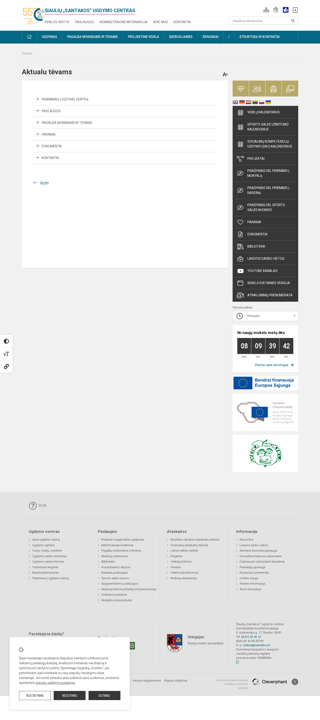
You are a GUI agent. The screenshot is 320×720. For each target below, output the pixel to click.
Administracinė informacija (124, 22)
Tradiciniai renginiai (45, 567)
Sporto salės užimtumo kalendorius (268, 126)
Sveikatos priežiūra (114, 594)
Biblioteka (256, 246)
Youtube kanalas (262, 271)
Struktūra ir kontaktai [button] (259, 37)
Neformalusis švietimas (117, 545)
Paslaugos (84, 22)
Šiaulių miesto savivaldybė (205, 643)
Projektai (255, 158)
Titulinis (27, 53)
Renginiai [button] (211, 37)
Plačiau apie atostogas (271, 365)
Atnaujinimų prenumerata (270, 295)
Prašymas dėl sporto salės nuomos (266, 207)
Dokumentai (52, 146)
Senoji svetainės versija (268, 283)
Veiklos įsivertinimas (184, 572)
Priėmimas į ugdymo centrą (65, 99)
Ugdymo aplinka (43, 545)
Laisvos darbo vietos (265, 258)
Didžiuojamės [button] (181, 37)
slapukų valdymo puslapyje (55, 683)
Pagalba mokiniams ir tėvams (67, 123)
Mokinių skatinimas (184, 578)
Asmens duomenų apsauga (258, 550)
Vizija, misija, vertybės (47, 550)
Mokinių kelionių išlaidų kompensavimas (128, 589)
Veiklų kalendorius (263, 112)
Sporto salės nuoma (115, 578)
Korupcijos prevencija (254, 572)
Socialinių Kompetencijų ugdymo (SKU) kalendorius (269, 144)
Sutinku (104, 696)
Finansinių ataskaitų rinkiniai (189, 545)
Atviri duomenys (250, 589)
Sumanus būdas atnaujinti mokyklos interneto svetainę (232, 684)
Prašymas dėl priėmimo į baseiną (268, 190)
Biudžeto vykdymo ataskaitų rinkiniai (195, 539)
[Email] (131, 645)
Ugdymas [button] (49, 37)
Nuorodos (246, 539)
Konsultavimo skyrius (115, 567)
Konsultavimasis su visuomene (260, 556)
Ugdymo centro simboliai (49, 556)
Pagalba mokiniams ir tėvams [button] (92, 37)
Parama (49, 134)
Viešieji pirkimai (181, 561)
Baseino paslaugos (114, 572)
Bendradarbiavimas (45, 572)
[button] (266, 10)
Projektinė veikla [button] (143, 37)
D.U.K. (42, 505)
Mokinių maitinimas (114, 556)
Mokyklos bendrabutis (116, 600)
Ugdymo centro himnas (48, 561)
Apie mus (160, 22)
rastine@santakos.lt (256, 645)
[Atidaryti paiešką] (293, 20)
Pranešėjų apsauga (252, 567)
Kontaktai (182, 22)
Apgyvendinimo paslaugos (119, 583)
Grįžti (44, 183)
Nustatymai (35, 696)
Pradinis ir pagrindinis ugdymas (122, 539)
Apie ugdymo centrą (46, 539)
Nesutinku (69, 696)
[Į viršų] (295, 682)
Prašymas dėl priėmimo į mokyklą (268, 173)
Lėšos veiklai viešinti (184, 550)
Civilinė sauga (249, 578)
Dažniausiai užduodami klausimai (262, 561)
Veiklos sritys (57, 22)
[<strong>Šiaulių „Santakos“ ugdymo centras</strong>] (33, 14)
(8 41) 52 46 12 (251, 636)
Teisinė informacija (252, 583)
